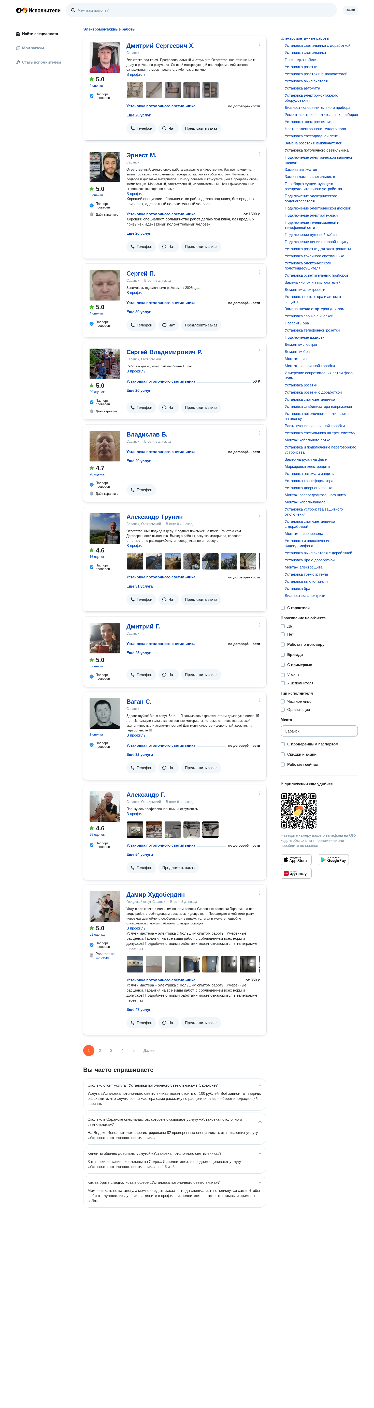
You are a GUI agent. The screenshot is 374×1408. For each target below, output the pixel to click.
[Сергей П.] (105, 285)
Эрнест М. (141, 155)
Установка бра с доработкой (310, 560)
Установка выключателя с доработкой (318, 553)
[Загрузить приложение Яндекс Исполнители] (319, 811)
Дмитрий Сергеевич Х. (160, 45)
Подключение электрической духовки (318, 208)
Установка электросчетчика (309, 121)
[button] (141, 128)
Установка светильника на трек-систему (320, 433)
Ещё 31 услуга (139, 586)
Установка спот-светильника (310, 399)
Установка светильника (305, 52)
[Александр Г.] (105, 806)
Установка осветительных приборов (316, 275)
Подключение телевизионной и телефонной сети (312, 225)
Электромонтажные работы (305, 38)
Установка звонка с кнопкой (309, 316)
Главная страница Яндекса (19, 10)
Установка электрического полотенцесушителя (308, 265)
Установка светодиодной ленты (312, 136)
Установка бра (297, 588)
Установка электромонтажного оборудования (311, 97)
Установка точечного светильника (314, 256)
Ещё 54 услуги (139, 854)
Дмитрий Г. (143, 626)
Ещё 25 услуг (138, 653)
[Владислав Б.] (105, 446)
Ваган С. (139, 701)
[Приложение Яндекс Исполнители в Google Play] (333, 859)
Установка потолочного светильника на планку (317, 416)
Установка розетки (301, 67)
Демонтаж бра (297, 351)
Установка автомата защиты (310, 473)
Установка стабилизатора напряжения (318, 406)
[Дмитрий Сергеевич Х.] (105, 57)
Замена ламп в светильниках (310, 176)
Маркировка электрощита (307, 466)
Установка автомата (302, 88)
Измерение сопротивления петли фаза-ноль (319, 375)
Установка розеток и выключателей (316, 74)
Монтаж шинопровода (304, 533)
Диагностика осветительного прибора (317, 107)
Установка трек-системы (306, 574)
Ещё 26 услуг (138, 115)
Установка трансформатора (309, 480)
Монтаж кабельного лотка (307, 440)
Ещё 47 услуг (138, 1009)
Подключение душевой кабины (312, 234)
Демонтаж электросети (305, 289)
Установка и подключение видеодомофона (307, 543)
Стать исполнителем (41, 62)
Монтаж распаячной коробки (310, 366)
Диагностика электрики (305, 595)
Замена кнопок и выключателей (312, 282)
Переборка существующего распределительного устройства (313, 186)
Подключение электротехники (311, 215)
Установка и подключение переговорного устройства (320, 449)
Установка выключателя (306, 81)
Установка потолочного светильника (160, 106)
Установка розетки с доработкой (313, 392)
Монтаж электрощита (303, 567)
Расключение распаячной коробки (315, 426)
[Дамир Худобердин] (105, 906)
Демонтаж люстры (301, 344)
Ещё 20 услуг (138, 390)
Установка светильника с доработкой (317, 45)
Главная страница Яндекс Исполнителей (38, 10)
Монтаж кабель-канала (305, 502)
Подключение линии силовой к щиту (317, 241)
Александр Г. (145, 794)
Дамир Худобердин (155, 894)
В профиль (136, 74)
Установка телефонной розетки (312, 330)
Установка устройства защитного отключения (314, 511)
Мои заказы (33, 48)
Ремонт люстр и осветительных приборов (321, 114)
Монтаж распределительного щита (315, 495)
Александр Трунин (154, 516)
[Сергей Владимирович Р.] (105, 364)
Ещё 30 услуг (138, 312)
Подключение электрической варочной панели (319, 159)
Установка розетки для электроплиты (318, 249)
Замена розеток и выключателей (313, 143)
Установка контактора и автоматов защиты (315, 299)
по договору (105, 955)
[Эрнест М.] (105, 167)
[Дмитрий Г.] (105, 638)
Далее (148, 1050)
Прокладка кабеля (301, 59)
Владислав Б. (147, 434)
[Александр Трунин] (105, 528)
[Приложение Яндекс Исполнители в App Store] (296, 859)
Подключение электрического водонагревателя (311, 198)
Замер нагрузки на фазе (306, 459)
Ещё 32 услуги (139, 754)
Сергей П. (140, 273)
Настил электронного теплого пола (315, 129)
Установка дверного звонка (308, 488)
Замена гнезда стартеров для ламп (316, 309)
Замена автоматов (301, 169)
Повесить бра (297, 323)
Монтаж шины (297, 358)
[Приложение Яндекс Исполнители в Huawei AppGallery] (296, 873)
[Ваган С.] (105, 713)
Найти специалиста (40, 34)
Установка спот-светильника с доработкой (310, 524)
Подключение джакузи (304, 337)
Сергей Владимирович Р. (164, 352)
